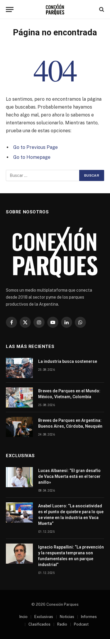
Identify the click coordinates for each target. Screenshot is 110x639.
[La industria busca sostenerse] (19, 368)
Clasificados (39, 624)
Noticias (67, 616)
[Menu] (9, 9)
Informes (89, 616)
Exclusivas (43, 616)
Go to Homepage (31, 157)
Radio (62, 624)
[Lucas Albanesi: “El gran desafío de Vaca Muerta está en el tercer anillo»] (19, 477)
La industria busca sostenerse (67, 361)
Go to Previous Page (35, 147)
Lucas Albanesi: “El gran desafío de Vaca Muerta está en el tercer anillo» (69, 476)
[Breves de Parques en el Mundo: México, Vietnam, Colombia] (19, 397)
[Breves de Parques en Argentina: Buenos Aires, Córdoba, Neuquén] (19, 427)
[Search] (101, 9)
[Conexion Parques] (55, 9)
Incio (23, 616)
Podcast (81, 624)
